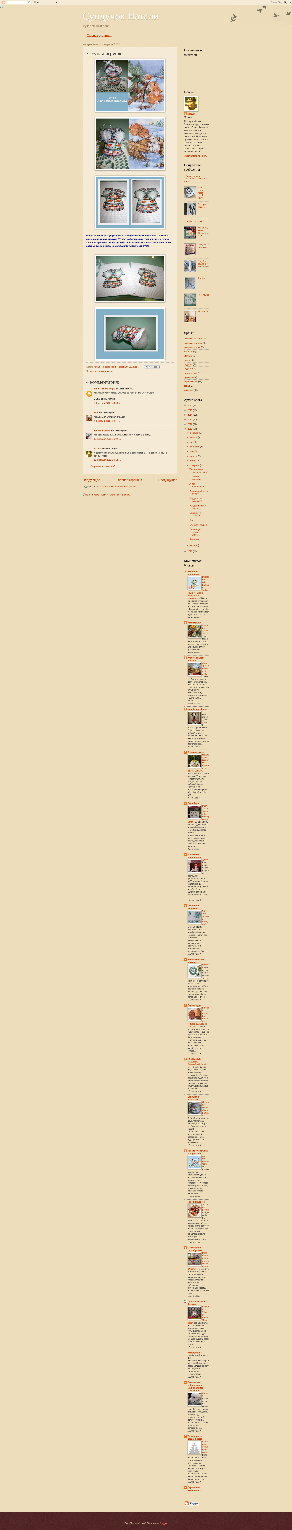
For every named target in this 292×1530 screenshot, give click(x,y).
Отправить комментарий (102, 466)
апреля (194, 456)
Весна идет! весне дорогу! (198, 492)
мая (192, 451)
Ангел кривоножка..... (198, 485)
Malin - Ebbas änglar (104, 388)
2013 (190, 419)
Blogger (163, 1523)
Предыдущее (167, 480)
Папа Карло (194, 803)
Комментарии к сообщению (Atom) (118, 486)
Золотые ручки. (196, 752)
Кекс (191, 520)
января (194, 545)
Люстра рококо (202, 205)
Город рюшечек (196, 1202)
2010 (190, 551)
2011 (190, 429)
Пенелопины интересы (194, 907)
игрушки (188, 356)
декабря (194, 433)
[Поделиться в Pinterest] (158, 367)
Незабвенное (195, 1352)
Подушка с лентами (203, 245)
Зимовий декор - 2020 (205, 629)
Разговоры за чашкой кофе (195, 1437)
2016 (190, 410)
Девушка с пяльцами (193, 1098)
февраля (195, 465)
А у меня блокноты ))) (205, 1160)
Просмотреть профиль (195, 156)
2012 (190, 424)
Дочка (205, 859)
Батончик (194, 539)
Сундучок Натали (121, 15)
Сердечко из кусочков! (195, 499)
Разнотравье (194, 622)
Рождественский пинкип (197, 506)
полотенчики (190, 373)
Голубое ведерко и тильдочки (203, 264)
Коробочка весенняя (195, 477)
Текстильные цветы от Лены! (198, 470)
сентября (195, 446)
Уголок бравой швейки (196, 659)
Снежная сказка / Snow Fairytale (205, 1109)
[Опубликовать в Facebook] (155, 367)
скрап (187, 386)
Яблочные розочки (205, 1208)
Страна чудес (195, 1005)
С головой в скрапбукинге (195, 1249)
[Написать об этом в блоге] (149, 367)
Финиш (201, 278)
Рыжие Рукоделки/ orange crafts (198, 1152)
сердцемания (191, 381)
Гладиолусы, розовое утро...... (196, 532)
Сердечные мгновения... (194, 1488)
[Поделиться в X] (152, 367)
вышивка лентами (193, 343)
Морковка (203, 311)
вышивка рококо (192, 347)
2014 (190, 415)
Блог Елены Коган (197, 709)
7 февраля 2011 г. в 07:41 (107, 421)
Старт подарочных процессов (205, 1446)
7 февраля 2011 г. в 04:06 (107, 403)
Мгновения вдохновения (195, 855)
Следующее (91, 480)
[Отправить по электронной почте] (146, 367)
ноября (194, 437)
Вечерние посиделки (193, 573)
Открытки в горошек (195, 514)
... (203, 711)
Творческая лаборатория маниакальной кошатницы (195, 1386)
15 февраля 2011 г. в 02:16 (107, 439)
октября (194, 442)
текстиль (188, 390)
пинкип (187, 360)
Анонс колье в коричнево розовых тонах (194, 179)
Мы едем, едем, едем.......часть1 (203, 231)
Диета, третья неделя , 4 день (205, 668)
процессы (189, 377)
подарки (188, 364)
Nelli (96, 412)
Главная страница (99, 35)
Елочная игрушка (198, 525)
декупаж (188, 351)
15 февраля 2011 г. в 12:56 (107, 460)
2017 (190, 405)
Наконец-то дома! (195, 221)
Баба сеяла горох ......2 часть (201, 192)
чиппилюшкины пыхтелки (196, 960)
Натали (97, 448)
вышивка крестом (104, 371)
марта (193, 460)
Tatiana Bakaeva (102, 430)
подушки (188, 368)
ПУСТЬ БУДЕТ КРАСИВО (195, 1060)
